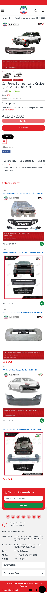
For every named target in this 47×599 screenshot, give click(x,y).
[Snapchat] (34, 517)
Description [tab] (10, 160)
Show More (9, 110)
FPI (4, 367)
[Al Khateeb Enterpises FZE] (23, 10)
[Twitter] (39, 517)
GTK (8, 95)
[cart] (44, 10)
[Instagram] (13, 517)
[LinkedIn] (18, 517)
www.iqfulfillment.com (13, 176)
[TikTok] (23, 517)
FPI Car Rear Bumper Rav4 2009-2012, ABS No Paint (22, 429)
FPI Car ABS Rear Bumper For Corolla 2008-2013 (20, 370)
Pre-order (23, 128)
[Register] (38, 11)
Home (4, 18)
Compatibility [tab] (27, 160)
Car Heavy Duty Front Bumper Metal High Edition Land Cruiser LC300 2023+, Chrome (23, 193)
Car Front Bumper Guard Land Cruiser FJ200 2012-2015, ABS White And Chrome (23, 312)
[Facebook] (8, 517)
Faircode (15, 590)
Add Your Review (8, 147)
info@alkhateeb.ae (21, 551)
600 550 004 (17, 525)
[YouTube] (29, 517)
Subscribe (23, 505)
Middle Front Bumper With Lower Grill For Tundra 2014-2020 (23, 253)
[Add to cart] (42, 244)
